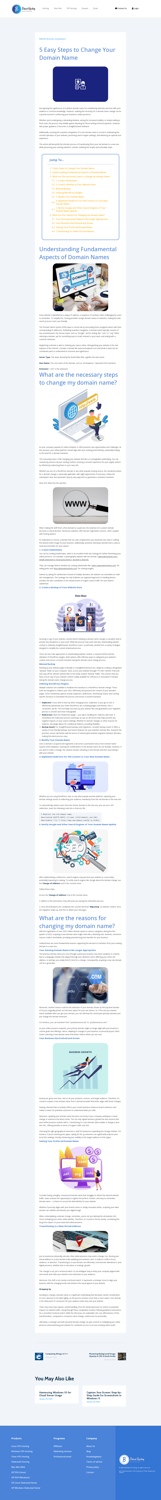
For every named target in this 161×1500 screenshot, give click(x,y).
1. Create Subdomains (66, 180)
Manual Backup (63, 188)
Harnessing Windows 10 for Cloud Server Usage (55, 1394)
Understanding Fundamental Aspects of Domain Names (79, 172)
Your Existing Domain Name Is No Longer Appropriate (82, 219)
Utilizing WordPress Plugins (69, 192)
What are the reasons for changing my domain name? (78, 215)
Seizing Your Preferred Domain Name (74, 227)
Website (42, 39)
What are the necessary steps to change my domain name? (81, 176)
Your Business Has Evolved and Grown (74, 223)
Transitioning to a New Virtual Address (75, 231)
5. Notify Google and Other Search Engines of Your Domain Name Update (81, 209)
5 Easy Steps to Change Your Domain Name (73, 168)
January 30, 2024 (45, 1399)
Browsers (50, 39)
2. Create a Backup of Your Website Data (76, 184)
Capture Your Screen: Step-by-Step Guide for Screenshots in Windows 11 (104, 1395)
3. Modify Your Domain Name (70, 196)
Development (60, 39)
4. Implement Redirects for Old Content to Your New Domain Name (82, 202)
